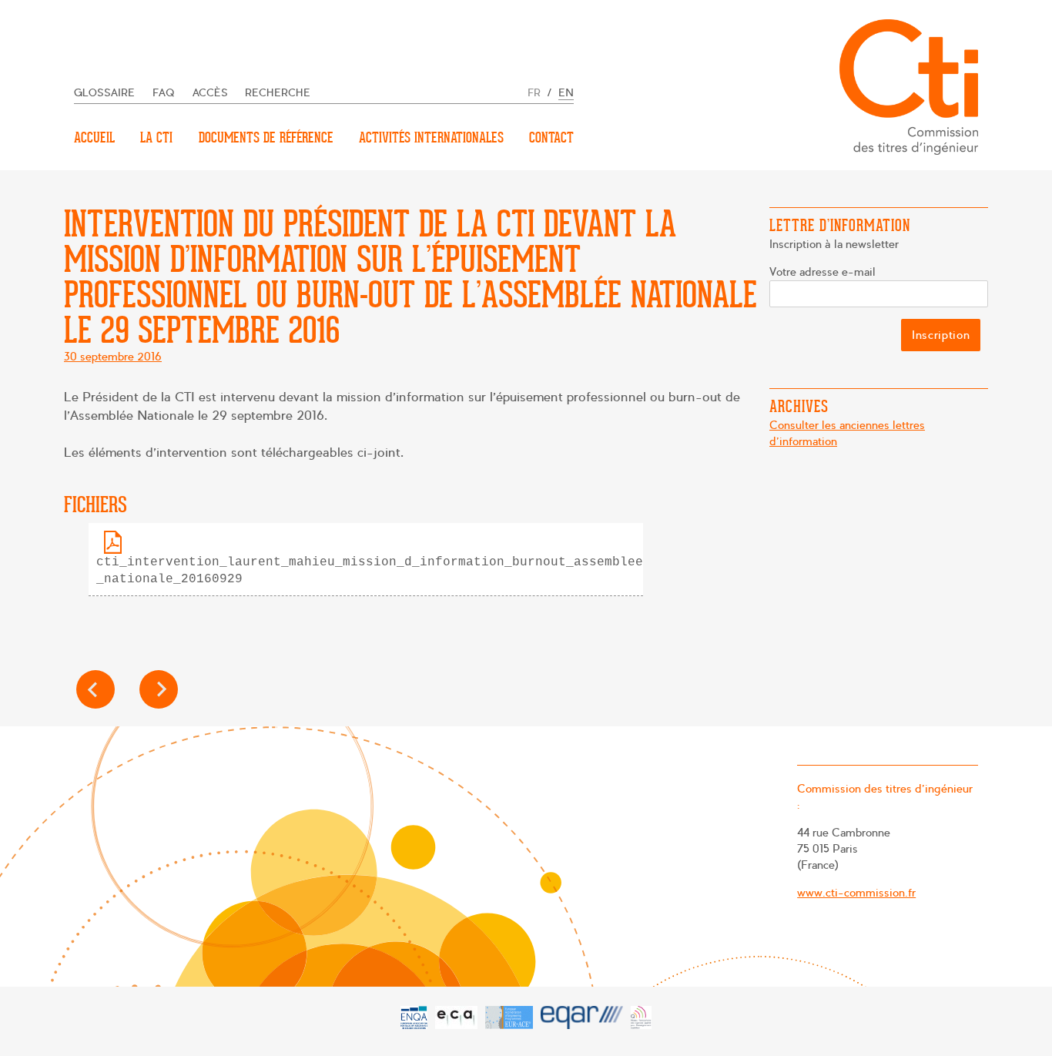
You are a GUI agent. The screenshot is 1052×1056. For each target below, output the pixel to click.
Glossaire (104, 92)
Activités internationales (431, 137)
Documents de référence (266, 137)
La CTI (156, 137)
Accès (210, 92)
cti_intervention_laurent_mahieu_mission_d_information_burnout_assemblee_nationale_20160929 (369, 570)
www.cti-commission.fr (856, 893)
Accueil (94, 137)
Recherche (277, 92)
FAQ (163, 92)
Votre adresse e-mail (822, 272)
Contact (551, 137)
